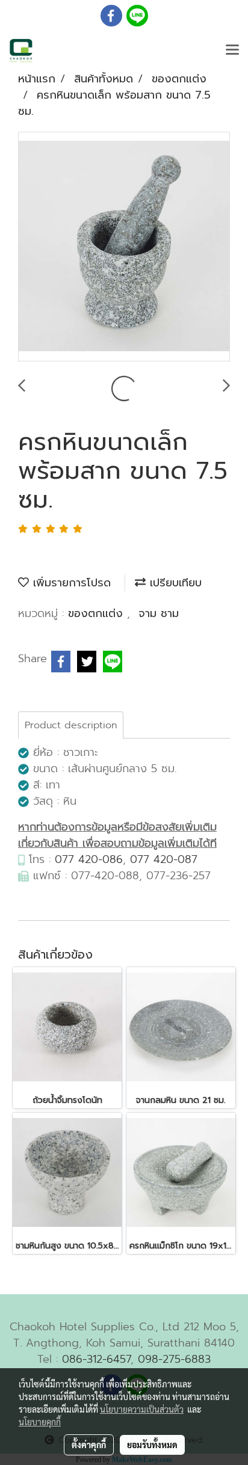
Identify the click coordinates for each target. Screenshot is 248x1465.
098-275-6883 (174, 1359)
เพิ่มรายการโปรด (70, 582)
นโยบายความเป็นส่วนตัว (142, 1409)
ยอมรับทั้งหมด (152, 1444)
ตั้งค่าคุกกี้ (89, 1444)
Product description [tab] (71, 725)
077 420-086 (89, 859)
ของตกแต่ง (97, 613)
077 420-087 (163, 859)
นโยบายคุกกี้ (40, 1421)
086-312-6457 (96, 1359)
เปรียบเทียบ (174, 582)
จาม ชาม (158, 613)
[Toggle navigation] (232, 50)
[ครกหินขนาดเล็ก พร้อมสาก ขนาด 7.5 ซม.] (124, 247)
